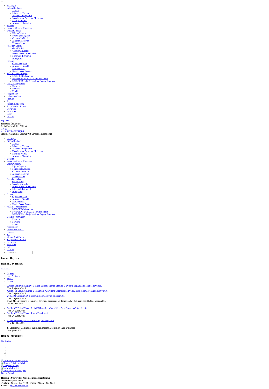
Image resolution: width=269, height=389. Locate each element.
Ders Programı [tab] (13, 276)
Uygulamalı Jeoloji (20, 51)
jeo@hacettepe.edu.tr (19, 385)
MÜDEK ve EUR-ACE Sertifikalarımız (30, 78)
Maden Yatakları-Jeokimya (24, 53)
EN (7, 121)
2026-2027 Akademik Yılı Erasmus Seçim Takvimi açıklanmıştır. (36, 296)
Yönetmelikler (18, 43)
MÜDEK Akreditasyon (17, 73)
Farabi (15, 91)
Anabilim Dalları (14, 46)
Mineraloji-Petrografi (21, 56)
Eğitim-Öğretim (14, 30)
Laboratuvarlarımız (15, 96)
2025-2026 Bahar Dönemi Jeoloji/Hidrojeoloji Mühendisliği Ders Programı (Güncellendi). (47, 308)
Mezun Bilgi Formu (15, 104)
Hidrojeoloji (17, 58)
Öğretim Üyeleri (19, 63)
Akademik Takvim (20, 41)
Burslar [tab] (10, 278)
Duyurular (11, 109)
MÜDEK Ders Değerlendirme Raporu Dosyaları (33, 81)
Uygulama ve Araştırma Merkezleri (27, 18)
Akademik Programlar (22, 15)
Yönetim (10, 25)
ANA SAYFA (7, 131)
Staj (8, 101)
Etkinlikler (11, 111)
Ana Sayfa (11, 5)
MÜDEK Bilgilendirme (22, 76)
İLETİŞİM (19, 131)
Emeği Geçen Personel (22, 71)
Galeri (9, 114)
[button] (4, 373)
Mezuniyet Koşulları (21, 35)
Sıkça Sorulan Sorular (16, 106)
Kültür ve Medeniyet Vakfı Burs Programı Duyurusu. (30, 320)
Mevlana (16, 88)
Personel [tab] (10, 281)
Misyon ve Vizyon (20, 13)
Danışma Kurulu (19, 20)
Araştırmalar (12, 94)
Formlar (10, 99)
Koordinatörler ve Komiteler (19, 28)
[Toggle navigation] (2, 1)
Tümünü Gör (5, 269)
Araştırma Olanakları (21, 23)
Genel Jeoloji (18, 48)
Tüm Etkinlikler (6, 341)
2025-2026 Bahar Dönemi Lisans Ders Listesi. (27, 313)
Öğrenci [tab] (10, 273)
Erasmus (16, 86)
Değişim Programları (16, 83)
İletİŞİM (10, 116)
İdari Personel (18, 68)
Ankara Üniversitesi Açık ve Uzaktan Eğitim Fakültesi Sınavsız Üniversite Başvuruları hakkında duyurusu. (54, 286)
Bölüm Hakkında (14, 8)
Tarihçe (15, 10)
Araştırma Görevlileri (21, 66)
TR (2, 121)
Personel (10, 61)
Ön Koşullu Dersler (21, 38)
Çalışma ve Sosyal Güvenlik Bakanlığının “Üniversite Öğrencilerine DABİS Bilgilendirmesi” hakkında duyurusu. (57, 291)
